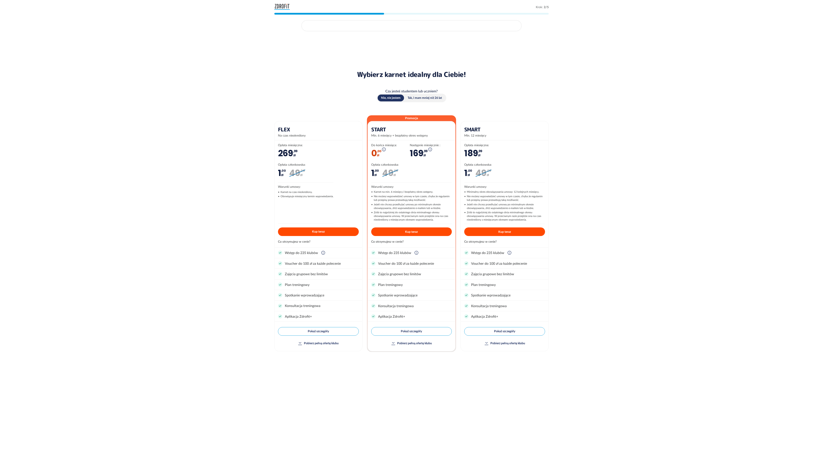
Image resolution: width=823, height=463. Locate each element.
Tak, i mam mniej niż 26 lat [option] (425, 97)
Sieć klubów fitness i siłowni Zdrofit (283, 6)
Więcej (384, 149)
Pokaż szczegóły (318, 331)
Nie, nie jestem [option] (391, 97)
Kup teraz (318, 231)
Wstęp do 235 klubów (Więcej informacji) (323, 252)
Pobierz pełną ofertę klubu (321, 343)
